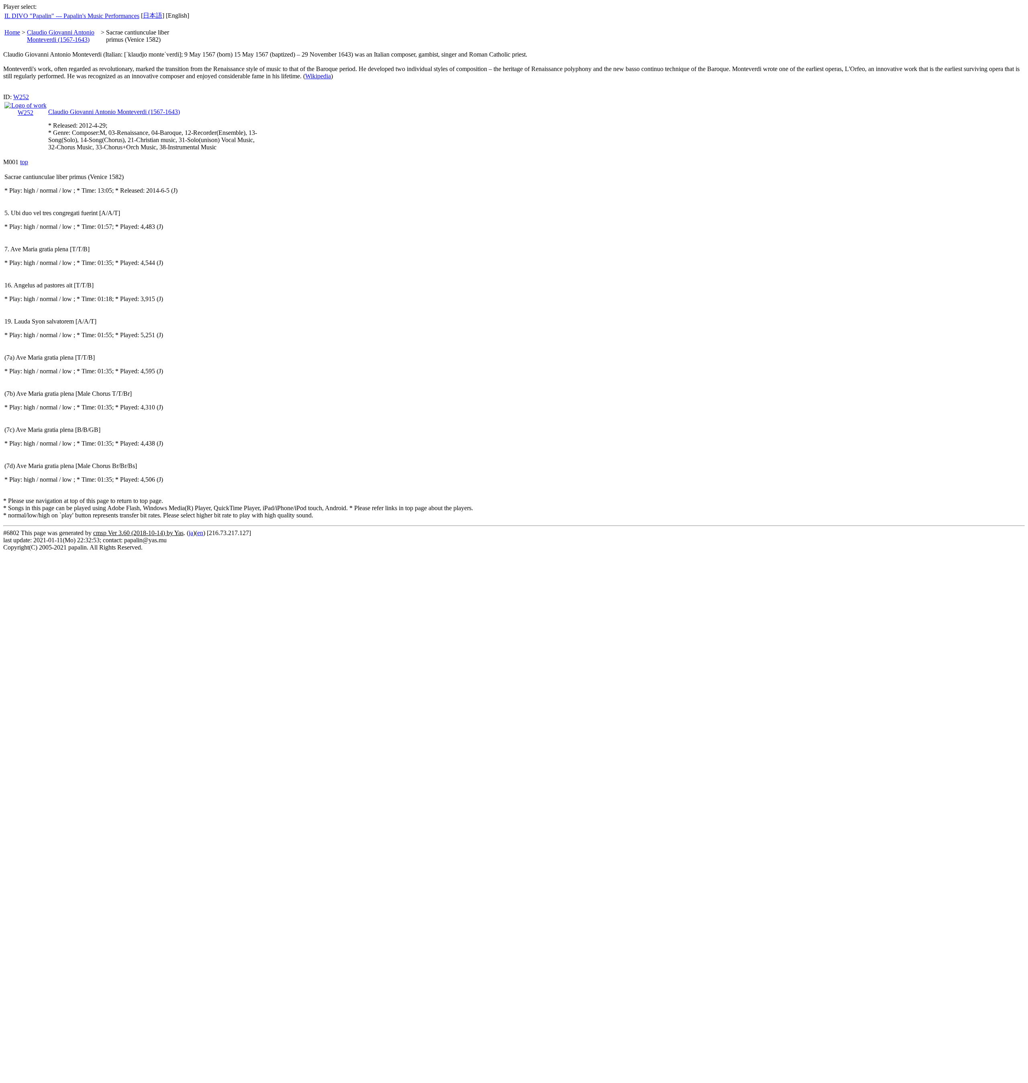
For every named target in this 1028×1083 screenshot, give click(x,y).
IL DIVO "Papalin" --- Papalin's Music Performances (71, 15)
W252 (21, 97)
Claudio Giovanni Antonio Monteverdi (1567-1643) (60, 36)
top (24, 162)
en (200, 532)
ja (191, 532)
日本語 (152, 15)
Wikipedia (318, 76)
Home (12, 32)
